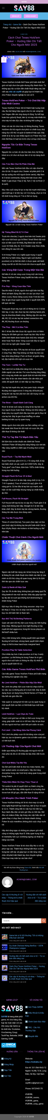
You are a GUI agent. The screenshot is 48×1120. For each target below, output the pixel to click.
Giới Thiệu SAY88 (35, 1007)
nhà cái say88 (15, 92)
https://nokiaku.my (33, 1062)
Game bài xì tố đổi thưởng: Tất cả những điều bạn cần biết (26, 936)
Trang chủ (7, 24)
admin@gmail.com (33, 51)
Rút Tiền (7, 1076)
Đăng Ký (7, 1059)
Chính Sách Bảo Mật (36, 1021)
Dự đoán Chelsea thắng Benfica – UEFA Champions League (26, 947)
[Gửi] (43, 920)
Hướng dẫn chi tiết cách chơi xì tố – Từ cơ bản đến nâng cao (36, 898)
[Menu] (3, 8)
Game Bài (17, 24)
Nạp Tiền (8, 1070)
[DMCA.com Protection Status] (8, 1045)
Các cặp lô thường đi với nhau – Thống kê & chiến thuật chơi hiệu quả (12, 898)
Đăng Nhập (9, 1064)
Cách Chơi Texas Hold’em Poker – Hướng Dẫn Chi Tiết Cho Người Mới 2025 (27, 967)
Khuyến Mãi (33, 1036)
